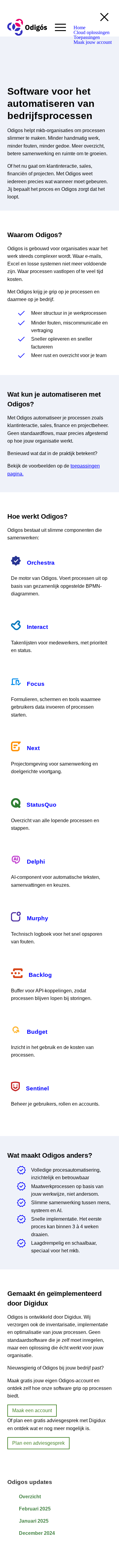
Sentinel (37, 1088)
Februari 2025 (35, 1508)
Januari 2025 (34, 1521)
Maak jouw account (93, 42)
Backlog (40, 975)
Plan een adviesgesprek (38, 1443)
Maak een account (32, 1410)
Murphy (37, 918)
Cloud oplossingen (92, 32)
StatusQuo (41, 805)
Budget (37, 1032)
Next (33, 748)
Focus (36, 684)
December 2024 (37, 1533)
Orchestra (41, 563)
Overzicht (30, 1496)
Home (79, 27)
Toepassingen (87, 37)
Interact (37, 627)
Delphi (36, 861)
